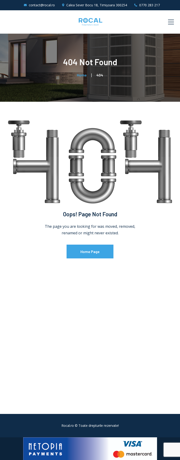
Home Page (90, 251)
